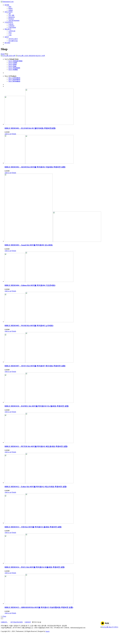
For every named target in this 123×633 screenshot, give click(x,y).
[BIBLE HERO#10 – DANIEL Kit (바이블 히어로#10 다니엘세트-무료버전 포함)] (63, 387)
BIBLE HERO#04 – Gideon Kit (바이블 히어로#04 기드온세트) (30, 285)
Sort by (15, 61)
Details (14, 134)
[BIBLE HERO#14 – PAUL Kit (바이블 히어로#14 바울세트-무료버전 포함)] (63, 548)
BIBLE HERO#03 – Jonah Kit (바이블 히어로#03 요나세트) (29, 245)
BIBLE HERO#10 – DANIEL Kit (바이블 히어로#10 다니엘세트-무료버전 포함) (37, 406)
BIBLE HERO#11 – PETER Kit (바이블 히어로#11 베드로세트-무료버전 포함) (36, 446)
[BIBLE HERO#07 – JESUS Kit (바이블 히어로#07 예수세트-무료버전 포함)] (63, 347)
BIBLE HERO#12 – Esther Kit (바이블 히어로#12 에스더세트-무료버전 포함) (36, 487)
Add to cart (8, 134)
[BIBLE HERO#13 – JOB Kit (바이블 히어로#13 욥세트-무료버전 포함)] (63, 508)
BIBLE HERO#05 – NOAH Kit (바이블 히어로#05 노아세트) (29, 326)
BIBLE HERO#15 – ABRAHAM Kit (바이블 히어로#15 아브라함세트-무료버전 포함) (39, 607)
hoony (48, 631)
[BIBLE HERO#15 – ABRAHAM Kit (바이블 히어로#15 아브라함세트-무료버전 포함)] (63, 589)
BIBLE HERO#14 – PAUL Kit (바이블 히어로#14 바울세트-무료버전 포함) (35, 567)
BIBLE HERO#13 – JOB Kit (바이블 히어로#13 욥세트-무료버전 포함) (33, 527)
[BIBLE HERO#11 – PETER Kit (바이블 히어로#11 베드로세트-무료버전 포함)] (63, 428)
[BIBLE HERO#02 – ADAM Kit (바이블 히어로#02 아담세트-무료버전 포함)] (63, 149)
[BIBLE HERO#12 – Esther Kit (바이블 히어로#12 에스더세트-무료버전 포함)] (63, 468)
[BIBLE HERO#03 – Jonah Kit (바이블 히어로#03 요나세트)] (63, 208)
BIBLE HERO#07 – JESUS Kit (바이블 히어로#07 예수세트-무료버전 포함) (35, 366)
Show (14, 78)
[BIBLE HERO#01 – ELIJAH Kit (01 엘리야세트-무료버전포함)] (63, 107)
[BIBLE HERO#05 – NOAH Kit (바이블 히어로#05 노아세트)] (63, 307)
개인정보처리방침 (16, 622)
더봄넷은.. (4, 622)
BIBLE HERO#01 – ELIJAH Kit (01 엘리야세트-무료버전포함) (30, 128)
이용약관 (28, 622)
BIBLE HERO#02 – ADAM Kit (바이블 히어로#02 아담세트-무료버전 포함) (35, 167)
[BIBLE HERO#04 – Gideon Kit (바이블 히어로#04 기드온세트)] (63, 267)
